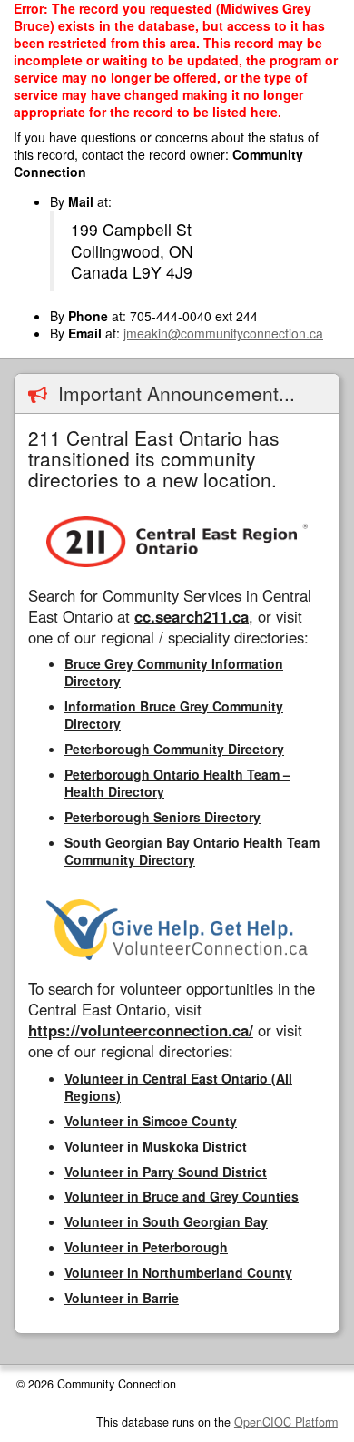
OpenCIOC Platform (286, 1422)
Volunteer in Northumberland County (178, 1272)
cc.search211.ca (191, 616)
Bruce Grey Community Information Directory (173, 672)
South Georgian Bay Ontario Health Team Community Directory (192, 850)
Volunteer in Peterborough (146, 1247)
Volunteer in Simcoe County (150, 1121)
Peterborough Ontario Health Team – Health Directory (177, 782)
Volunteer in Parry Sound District (165, 1171)
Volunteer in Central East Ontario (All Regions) (178, 1086)
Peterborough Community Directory (174, 749)
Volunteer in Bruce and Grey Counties (181, 1196)
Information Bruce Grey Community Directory (173, 714)
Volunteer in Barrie (121, 1298)
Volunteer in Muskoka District (155, 1146)
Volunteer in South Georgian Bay (166, 1221)
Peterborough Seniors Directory (162, 817)
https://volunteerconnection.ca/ (140, 1030)
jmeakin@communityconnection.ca (223, 333)
